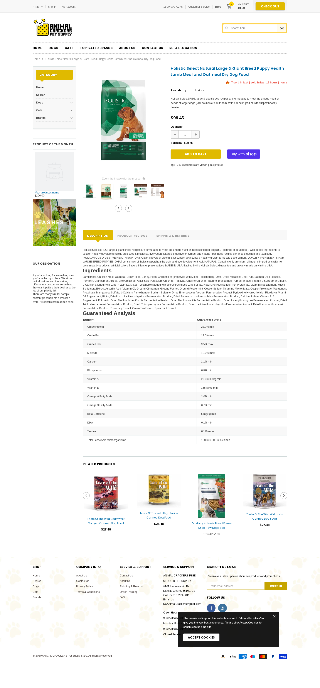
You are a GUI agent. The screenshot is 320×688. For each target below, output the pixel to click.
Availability (178, 90)
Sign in (52, 6)
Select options (211, 547)
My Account (68, 6)
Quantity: (177, 126)
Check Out (270, 6)
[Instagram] (222, 608)
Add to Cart (196, 154)
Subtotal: (177, 142)
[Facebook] (211, 608)
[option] (123, 120)
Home (36, 59)
